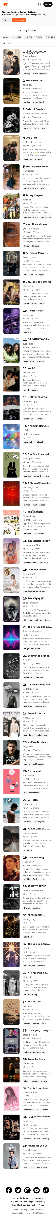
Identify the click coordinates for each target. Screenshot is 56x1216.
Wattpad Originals (21, 1198)
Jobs (34, 1205)
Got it (6, 20)
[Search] (39, 4)
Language (28, 1201)
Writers (38, 1201)
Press (41, 1205)
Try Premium (37, 1198)
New (10, 43)
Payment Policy (36, 1209)
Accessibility (18, 1213)
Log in (48, 4)
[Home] (19, 4)
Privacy (24, 1209)
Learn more (18, 20)
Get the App (16, 1201)
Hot (3, 43)
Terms (15, 1209)
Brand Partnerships (21, 1205)
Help (28, 1213)
